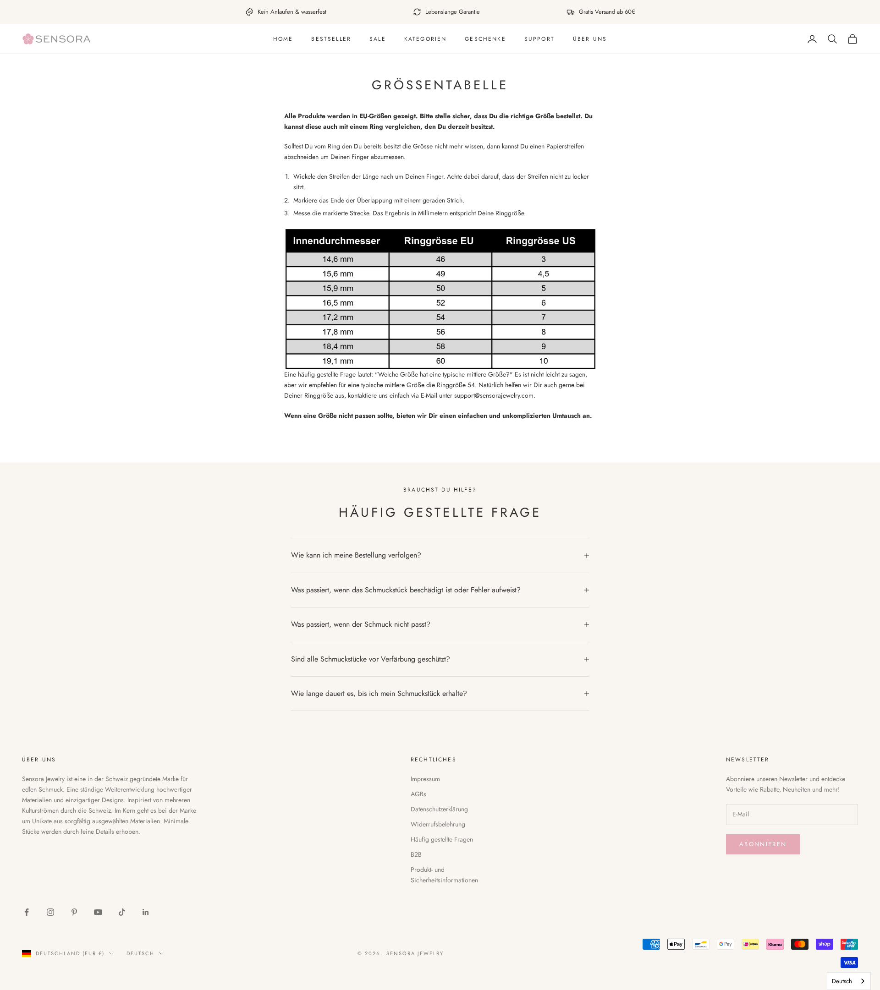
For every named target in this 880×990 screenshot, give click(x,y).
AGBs (418, 794)
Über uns (590, 39)
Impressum (425, 778)
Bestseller (331, 39)
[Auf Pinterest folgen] (74, 912)
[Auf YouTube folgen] (98, 912)
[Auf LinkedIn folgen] (145, 912)
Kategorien (425, 39)
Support (539, 39)
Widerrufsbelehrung (438, 824)
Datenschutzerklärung (439, 809)
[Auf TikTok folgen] (121, 912)
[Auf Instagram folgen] (50, 912)
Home (283, 39)
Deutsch (140, 953)
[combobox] (849, 981)
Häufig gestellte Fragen (442, 839)
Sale (377, 39)
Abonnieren (762, 844)
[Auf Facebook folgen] (26, 912)
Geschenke (485, 39)
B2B (416, 854)
